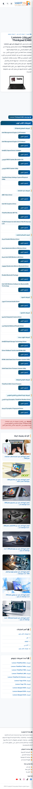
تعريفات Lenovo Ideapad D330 (22, 691)
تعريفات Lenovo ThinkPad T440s (21, 666)
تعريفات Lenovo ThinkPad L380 (21, 673)
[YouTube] (16, 779)
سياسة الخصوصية (26, 757)
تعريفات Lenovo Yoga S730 (22, 681)
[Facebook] (31, 779)
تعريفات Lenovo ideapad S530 (22, 688)
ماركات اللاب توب (23, 648)
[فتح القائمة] (11, 3)
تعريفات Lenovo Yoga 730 (23, 684)
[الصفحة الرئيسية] (22, 3)
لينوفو (26, 641)
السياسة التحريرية (26, 752)
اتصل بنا (28, 772)
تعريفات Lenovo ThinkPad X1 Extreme (19, 677)
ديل (27, 637)
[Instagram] (23, 779)
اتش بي (26, 645)
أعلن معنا (28, 769)
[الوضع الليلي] (3, 3)
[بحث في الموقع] (7, 3)
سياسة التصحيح (26, 754)
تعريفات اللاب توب (20, 34)
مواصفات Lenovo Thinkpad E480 (20, 117)
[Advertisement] (16, 21)
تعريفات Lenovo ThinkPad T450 (21, 670)
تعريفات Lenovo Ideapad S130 (22, 695)
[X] (20, 779)
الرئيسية (28, 34)
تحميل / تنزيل (24, 136)
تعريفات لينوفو (11, 34)
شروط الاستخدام (26, 760)
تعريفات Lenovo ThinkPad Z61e (21, 663)
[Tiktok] (27, 779)
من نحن (28, 767)
